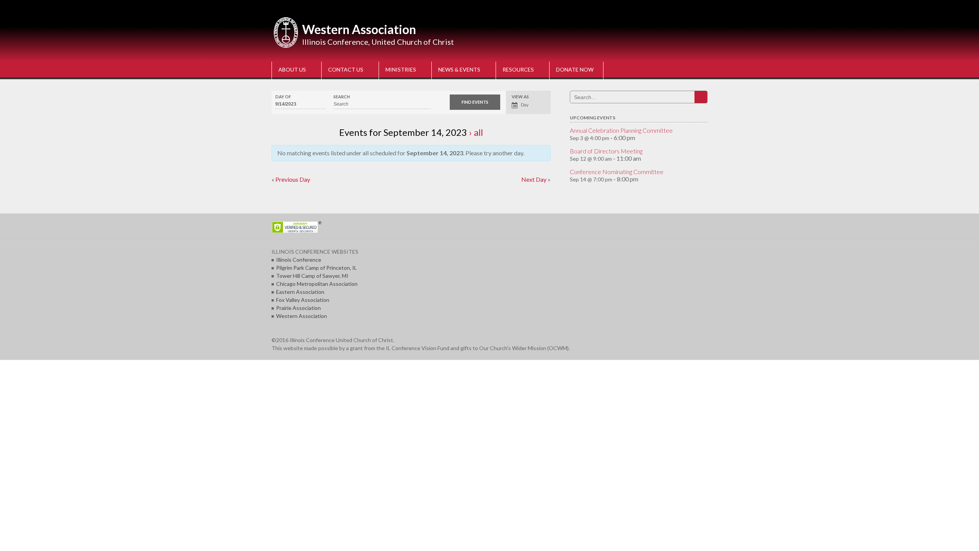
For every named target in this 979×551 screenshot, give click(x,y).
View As (520, 97)
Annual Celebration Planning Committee (621, 130)
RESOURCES (518, 69)
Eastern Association (300, 292)
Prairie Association (298, 308)
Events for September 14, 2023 (403, 132)
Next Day (536, 179)
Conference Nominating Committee (617, 171)
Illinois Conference (298, 259)
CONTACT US (345, 69)
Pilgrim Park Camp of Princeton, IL (316, 267)
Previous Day (291, 179)
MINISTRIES (400, 69)
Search (341, 97)
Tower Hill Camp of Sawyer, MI (312, 275)
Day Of (283, 97)
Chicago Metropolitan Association (317, 283)
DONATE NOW (575, 69)
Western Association (359, 29)
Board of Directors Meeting (606, 151)
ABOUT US (292, 69)
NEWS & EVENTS (459, 69)
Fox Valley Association (302, 300)
